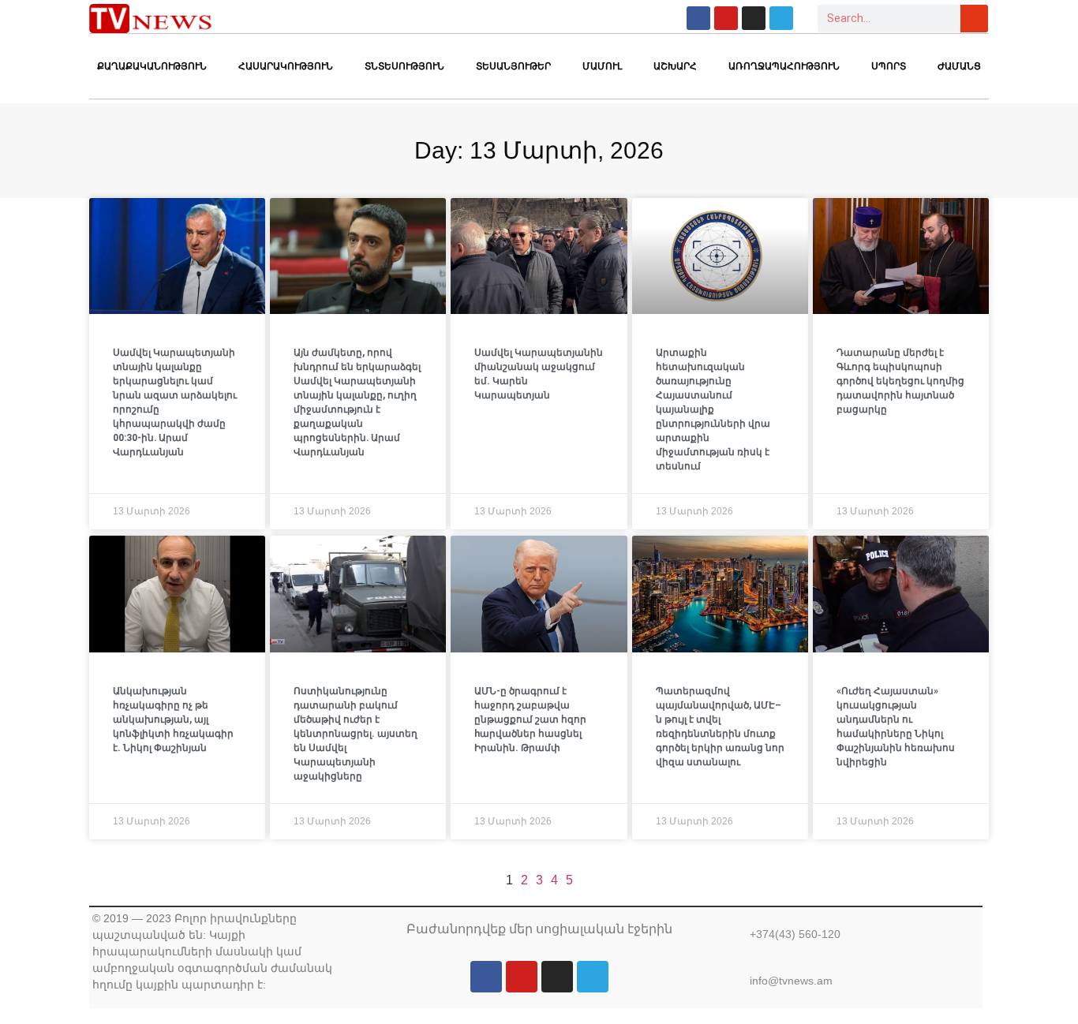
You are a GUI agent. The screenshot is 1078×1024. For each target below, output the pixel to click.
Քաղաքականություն (152, 66)
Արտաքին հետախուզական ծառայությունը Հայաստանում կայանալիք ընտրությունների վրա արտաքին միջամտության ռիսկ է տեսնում (713, 409)
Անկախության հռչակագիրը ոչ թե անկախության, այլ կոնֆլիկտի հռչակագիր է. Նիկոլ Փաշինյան (173, 719)
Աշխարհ (675, 66)
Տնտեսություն (404, 66)
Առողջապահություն (784, 66)
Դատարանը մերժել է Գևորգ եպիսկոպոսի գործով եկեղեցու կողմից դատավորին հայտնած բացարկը (900, 381)
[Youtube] (726, 18)
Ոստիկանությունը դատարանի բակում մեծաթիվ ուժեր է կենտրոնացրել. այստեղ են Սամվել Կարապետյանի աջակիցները (355, 734)
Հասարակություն (285, 66)
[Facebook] (698, 18)
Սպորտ (888, 66)
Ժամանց (959, 66)
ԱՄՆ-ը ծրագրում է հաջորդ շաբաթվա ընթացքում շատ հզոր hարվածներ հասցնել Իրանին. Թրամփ (530, 719)
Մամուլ (602, 66)
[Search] (974, 18)
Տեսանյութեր (513, 66)
